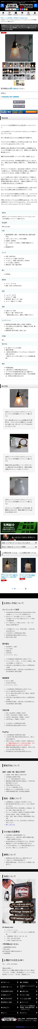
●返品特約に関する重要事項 (10, 97)
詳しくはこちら (10, 824)
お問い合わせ (13, 88)
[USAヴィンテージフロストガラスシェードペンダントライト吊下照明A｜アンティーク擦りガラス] (19, 48)
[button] (2, 5)
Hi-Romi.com (20, 1027)
